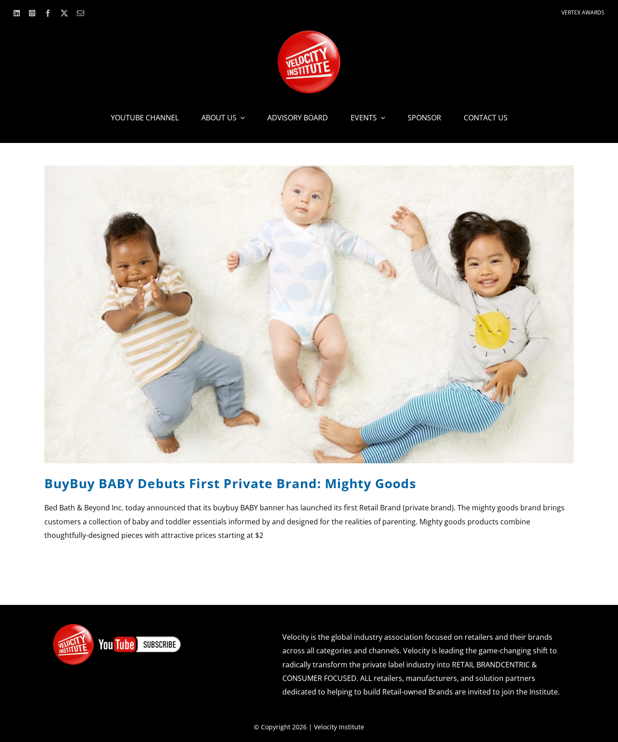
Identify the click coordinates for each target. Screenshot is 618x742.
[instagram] (32, 13)
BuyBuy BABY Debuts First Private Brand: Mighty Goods (230, 483)
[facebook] (48, 13)
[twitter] (64, 13)
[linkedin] (17, 13)
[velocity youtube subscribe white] (117, 627)
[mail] (80, 13)
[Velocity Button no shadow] (309, 34)
